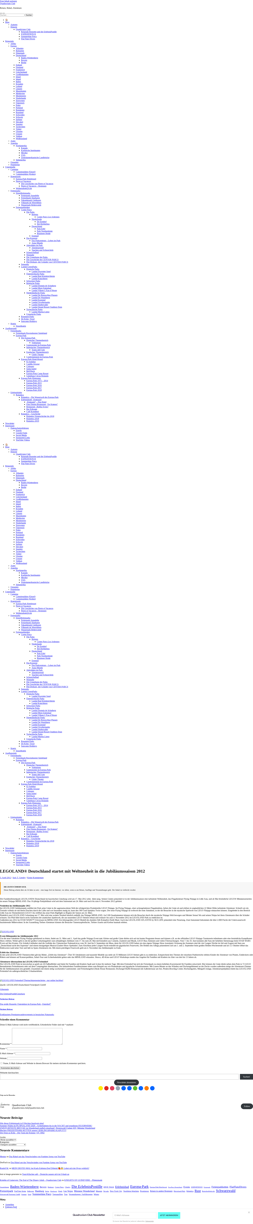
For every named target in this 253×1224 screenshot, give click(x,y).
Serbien (19, 119)
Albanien (19, 48)
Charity (67, 1187)
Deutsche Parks (32, 269)
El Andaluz (31, 362)
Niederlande (21, 98)
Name (3, 1048)
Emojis (19, 430)
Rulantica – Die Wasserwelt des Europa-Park (40, 397)
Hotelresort (53, 1191)
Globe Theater (38, 354)
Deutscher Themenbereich (37, 340)
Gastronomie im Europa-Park (38, 345)
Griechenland (21, 72)
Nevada (106, 1191)
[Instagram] (112, 1088)
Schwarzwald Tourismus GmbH (10, 1194)
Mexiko (24, 153)
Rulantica (20, 395)
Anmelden (9, 1204)
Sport (29, 1194)
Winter (96, 1194)
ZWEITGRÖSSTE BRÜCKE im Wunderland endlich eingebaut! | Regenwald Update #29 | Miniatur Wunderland (47, 1128)
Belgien (35, 214)
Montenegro (21, 96)
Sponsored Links (23, 437)
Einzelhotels (21, 326)
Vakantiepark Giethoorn (31, 200)
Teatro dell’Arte (38, 350)
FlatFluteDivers (238, 1186)
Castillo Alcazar (33, 364)
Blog (7, 22)
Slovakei (19, 122)
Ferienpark (207, 1187)
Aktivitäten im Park (34, 245)
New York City (116, 1191)
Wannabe (30, 255)
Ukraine (19, 131)
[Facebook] (123, 1088)
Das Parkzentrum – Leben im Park (46, 240)
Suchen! (246, 1077)
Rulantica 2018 (32, 418)
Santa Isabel (31, 369)
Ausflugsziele (11, 328)
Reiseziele (9, 41)
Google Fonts (21, 433)
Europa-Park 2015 (34, 383)
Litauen (19, 89)
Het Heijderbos (43, 224)
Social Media (21, 435)
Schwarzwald (225, 1191)
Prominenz (144, 1191)
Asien (13, 141)
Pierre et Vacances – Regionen (33, 186)
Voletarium (36, 343)
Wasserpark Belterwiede (31, 205)
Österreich (20, 103)
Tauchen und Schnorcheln (42, 250)
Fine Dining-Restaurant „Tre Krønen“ (42, 404)
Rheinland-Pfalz (179, 1191)
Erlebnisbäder (16, 392)
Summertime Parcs (29, 36)
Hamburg (39, 1191)
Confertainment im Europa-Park (39, 357)
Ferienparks (15, 191)
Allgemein (4, 989)
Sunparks (25, 264)
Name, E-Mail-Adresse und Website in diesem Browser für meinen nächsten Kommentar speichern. (44, 1063)
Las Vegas (68, 1191)
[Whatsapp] (135, 1088)
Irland (18, 77)
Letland (19, 86)
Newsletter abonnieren (126, 1082)
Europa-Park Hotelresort (26, 179)
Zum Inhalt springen (8, 1)
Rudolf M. (4, 1168)
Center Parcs (26, 210)
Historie (14, 27)
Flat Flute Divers (28, 39)
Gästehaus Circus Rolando (37, 376)
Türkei (18, 129)
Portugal (19, 108)
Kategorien (4, 1142)
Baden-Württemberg (29, 58)
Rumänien (20, 110)
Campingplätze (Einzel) (25, 172)
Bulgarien (20, 51)
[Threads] (118, 1088)
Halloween (30, 1191)
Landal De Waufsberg (41, 297)
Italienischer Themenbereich (38, 347)
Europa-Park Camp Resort (37, 373)
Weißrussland (21, 138)
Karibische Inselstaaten (30, 150)
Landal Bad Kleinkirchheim (43, 276)
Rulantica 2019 (32, 421)
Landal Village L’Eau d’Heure (44, 290)
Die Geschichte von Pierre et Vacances (37, 184)
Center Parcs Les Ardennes (48, 217)
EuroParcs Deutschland (175, 1187)
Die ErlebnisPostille (8, 994)
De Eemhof (42, 221)
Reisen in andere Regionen (161, 1191)
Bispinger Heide (43, 233)
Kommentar (5, 1044)
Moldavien (20, 93)
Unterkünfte (10, 167)
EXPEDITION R (28, 34)
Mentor (3, 1156)
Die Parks (30, 212)
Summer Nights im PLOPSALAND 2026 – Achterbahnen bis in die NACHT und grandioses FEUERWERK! (46, 1126)
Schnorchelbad (32, 252)
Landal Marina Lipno (40, 312)
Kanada (24, 148)
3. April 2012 (5, 878)
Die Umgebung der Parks (37, 257)
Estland (19, 65)
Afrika (13, 43)
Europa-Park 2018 (34, 390)
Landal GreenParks (29, 267)
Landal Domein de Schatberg (44, 286)
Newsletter (9, 423)
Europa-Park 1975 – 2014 (37, 381)
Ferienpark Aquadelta (30, 195)
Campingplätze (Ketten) (26, 174)
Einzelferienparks (23, 193)
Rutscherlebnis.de (208, 1191)
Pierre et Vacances (23, 181)
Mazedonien (21, 91)
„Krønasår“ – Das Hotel (36, 402)
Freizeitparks (16, 331)
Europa (14, 46)
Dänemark (20, 53)
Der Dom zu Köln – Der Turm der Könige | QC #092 (22, 1133)
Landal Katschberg (39, 278)
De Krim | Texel (28, 319)
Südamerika (21, 160)
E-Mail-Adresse (7, 1053)
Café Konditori (32, 411)
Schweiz (19, 117)
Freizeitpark (6, 1190)
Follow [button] (247, 1106)
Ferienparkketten (23, 207)
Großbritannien (22, 74)
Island (18, 79)
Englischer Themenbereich (37, 352)
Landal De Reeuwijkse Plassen (44, 295)
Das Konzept (31, 238)
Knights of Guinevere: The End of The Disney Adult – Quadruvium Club (30, 1180)
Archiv (3, 1137)
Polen (18, 105)
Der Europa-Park (28, 338)
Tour (66, 1194)
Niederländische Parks (35, 293)
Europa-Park (21, 335)
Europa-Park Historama (31, 378)
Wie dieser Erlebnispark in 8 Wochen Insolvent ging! (22, 1123)
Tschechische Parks (34, 309)
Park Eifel (41, 229)
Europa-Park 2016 (34, 385)
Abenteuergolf (38, 248)
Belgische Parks (33, 283)
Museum (99, 1191)
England (35, 236)
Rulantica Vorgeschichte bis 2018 (40, 416)
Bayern (24, 60)
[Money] (152, 1088)
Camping (14, 169)
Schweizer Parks (33, 281)
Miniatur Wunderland (84, 1191)
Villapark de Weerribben (31, 202)
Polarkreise (15, 165)
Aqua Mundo (37, 243)
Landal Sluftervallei (40, 305)
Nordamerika (21, 146)
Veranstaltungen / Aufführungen (81, 1194)
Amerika (14, 143)
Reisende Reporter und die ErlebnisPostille (39, 32)
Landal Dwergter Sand (41, 271)
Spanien (19, 124)
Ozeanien (14, 162)
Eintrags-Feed (11, 1207)
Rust (198, 1190)
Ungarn (19, 134)
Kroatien (19, 84)
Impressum (9, 426)
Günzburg (20, 994)
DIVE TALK (109, 1187)
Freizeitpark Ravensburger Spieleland (31, 333)
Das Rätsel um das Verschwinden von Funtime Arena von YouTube (37, 1156)
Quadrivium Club (23, 29)
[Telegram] (129, 1088)
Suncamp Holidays (29, 321)
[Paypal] (141, 1088)
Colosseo (30, 366)
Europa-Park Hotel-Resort (32, 359)
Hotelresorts (16, 176)
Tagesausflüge (57, 1194)
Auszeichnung (4, 1187)
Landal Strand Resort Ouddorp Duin (47, 307)
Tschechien (20, 127)
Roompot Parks (27, 316)
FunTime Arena (20, 1191)
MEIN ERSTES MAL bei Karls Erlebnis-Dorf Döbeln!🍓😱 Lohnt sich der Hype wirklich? (50, 1168)
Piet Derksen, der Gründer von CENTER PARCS (47, 262)
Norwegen (20, 100)
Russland (19, 112)
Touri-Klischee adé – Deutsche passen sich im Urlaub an (45, 1174)
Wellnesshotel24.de (24, 188)
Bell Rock (30, 371)
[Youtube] (106, 1088)
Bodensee (51, 1187)
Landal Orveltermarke (41, 302)
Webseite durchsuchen (9, 1073)
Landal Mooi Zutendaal (41, 288)
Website (3, 1058)
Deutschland (21, 55)
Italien (18, 81)
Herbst (47, 1191)
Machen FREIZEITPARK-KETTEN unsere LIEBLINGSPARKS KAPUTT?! (33, 1130)
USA (23, 155)
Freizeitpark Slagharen (30, 198)
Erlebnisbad (122, 1186)
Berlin (23, 62)
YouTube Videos (23, 440)
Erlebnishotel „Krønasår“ (31, 400)
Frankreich (20, 70)
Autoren (14, 24)
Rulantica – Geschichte (30, 414)
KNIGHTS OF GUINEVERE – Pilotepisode (83, 1180)
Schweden (20, 115)
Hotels (13, 324)
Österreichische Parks (35, 274)
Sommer (24, 1194)
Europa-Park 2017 (34, 388)
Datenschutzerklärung (20, 428)
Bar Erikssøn (31, 409)
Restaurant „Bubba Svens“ (37, 407)
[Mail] (101, 1088)
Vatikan (19, 136)
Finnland (19, 67)
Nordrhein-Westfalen (131, 1191)
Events (186, 1187)
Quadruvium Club (7, 3)
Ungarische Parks (33, 314)
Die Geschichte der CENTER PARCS (42, 259)
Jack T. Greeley (19, 878)
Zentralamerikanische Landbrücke (35, 157)
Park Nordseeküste (45, 231)
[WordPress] (147, 1088)
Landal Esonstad (38, 300)
